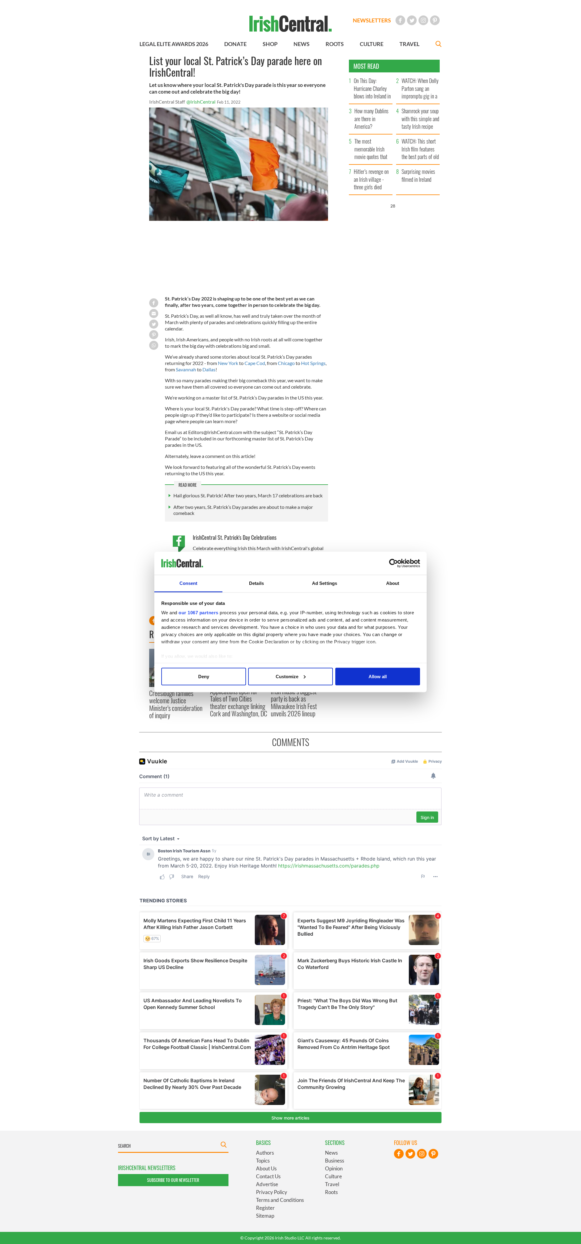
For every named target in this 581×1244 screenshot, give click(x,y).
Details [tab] (256, 583)
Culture (333, 1176)
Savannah (186, 369)
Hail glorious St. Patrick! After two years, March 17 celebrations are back (248, 495)
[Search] (438, 44)
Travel (332, 1184)
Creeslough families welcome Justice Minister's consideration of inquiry (175, 704)
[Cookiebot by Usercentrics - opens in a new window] (393, 563)
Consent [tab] (188, 583)
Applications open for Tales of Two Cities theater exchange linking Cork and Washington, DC (238, 702)
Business (334, 1160)
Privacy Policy (271, 1192)
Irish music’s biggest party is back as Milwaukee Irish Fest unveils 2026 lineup (294, 702)
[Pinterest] (435, 20)
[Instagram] (423, 20)
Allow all (378, 676)
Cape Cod (255, 363)
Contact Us (268, 1176)
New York (228, 363)
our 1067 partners (198, 612)
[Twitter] (412, 20)
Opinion (334, 1168)
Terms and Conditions (280, 1200)
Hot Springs (313, 363)
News (331, 1152)
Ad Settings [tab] (324, 583)
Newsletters (372, 20)
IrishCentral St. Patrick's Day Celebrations (235, 537)
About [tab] (392, 583)
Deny (203, 676)
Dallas (208, 369)
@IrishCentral (200, 101)
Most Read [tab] (366, 66)
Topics (263, 1160)
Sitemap (265, 1215)
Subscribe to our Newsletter (173, 1180)
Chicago (287, 363)
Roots (331, 1192)
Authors (265, 1152)
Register (265, 1208)
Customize (287, 676)
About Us (266, 1168)
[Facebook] (400, 20)
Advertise (267, 1184)
